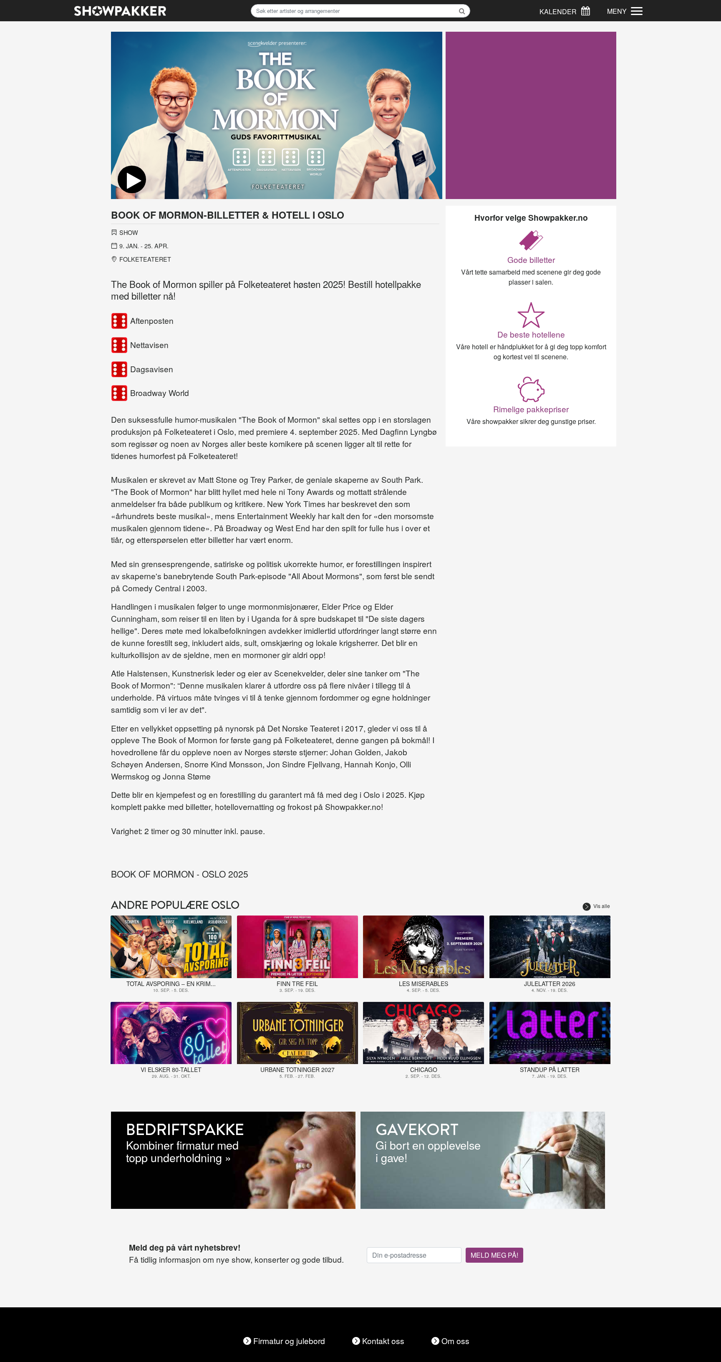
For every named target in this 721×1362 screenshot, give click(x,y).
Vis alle (601, 905)
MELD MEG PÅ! (494, 1255)
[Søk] (585, 10)
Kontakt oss (383, 1340)
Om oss (455, 1340)
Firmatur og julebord (289, 1340)
